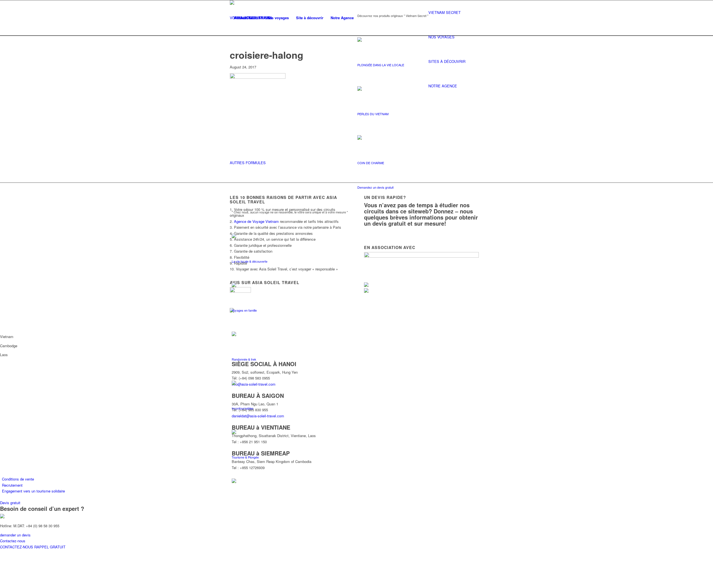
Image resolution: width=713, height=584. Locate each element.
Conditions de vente (18, 479)
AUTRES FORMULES (248, 162)
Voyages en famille (244, 310)
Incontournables (242, 408)
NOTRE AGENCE (442, 85)
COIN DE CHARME (370, 163)
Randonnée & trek (244, 359)
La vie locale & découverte (249, 261)
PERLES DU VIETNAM (373, 114)
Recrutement (12, 485)
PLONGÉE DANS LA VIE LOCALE (380, 65)
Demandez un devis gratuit (375, 187)
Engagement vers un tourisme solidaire (33, 491)
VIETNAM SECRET (444, 12)
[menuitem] (246, 17)
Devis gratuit (10, 502)
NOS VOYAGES (441, 37)
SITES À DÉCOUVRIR (446, 61)
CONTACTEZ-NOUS (17, 546)
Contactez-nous (12, 540)
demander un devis (15, 535)
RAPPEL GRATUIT (49, 546)
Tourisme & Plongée (245, 457)
